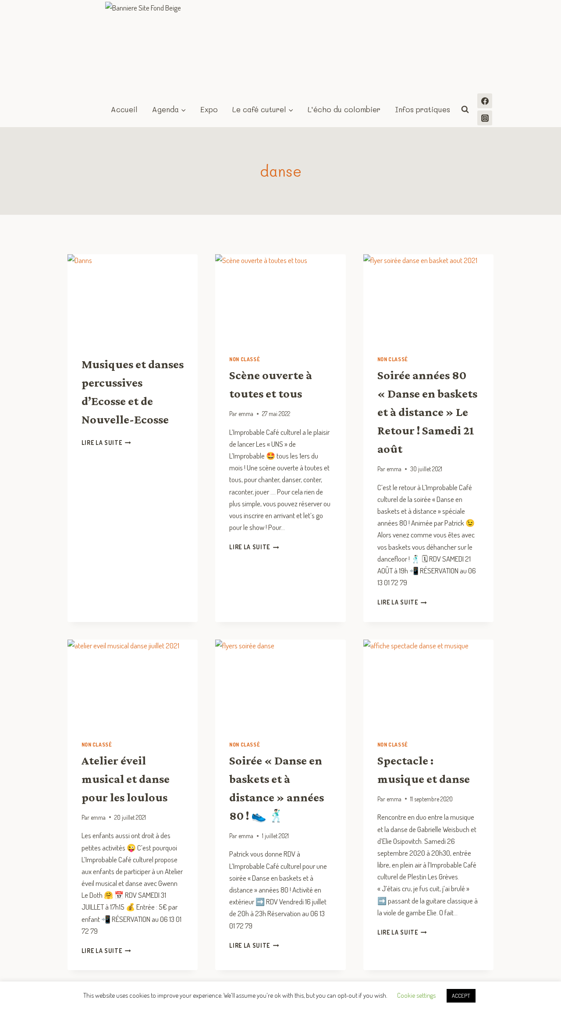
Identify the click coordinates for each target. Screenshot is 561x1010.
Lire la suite (106, 442)
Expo (209, 109)
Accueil (124, 109)
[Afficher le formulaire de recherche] (465, 109)
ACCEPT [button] (461, 995)
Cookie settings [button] (416, 995)
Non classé (244, 359)
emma (245, 413)
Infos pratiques (422, 109)
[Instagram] (484, 117)
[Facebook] (484, 100)
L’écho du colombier (344, 109)
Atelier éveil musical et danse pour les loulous (126, 779)
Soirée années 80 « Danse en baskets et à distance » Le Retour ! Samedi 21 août (427, 411)
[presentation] (132, 297)
